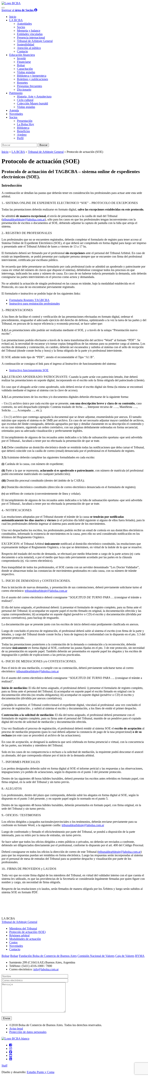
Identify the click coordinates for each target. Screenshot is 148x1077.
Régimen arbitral (19, 935)
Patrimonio (16, 93)
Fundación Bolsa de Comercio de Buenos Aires (48, 955)
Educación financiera (22, 54)
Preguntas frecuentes (29, 86)
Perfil (20, 138)
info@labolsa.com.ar (46, 969)
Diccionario (24, 89)
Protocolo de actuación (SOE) (27, 932)
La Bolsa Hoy (25, 124)
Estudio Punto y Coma (40, 1072)
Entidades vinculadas (30, 34)
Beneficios (23, 131)
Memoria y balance (28, 30)
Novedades (16, 113)
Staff (4, 1065)
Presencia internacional (31, 37)
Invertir (21, 58)
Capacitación (25, 68)
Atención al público (29, 48)
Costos (13, 942)
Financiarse (24, 61)
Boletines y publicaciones (32, 79)
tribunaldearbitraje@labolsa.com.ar (24, 219)
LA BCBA (16, 20)
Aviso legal (16, 1028)
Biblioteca (23, 127)
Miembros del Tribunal (23, 928)
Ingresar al (18, 10)
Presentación (24, 120)
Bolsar (21, 65)
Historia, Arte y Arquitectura (34, 96)
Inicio (12, 16)
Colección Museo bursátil (32, 103)
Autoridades (24, 23)
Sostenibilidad (25, 44)
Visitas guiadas (26, 72)
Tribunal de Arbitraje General (35, 41)
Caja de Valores (124, 955)
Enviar (6, 1018)
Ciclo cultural (25, 100)
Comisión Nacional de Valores (95, 955)
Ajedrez (22, 134)
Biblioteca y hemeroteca (31, 75)
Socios (21, 27)
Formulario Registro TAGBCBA (29, 300)
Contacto (22, 51)
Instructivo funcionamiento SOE (29, 370)
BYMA (140, 955)
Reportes (22, 82)
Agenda (14, 110)
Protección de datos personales (27, 1032)
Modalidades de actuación (25, 939)
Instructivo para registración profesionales (34, 303)
